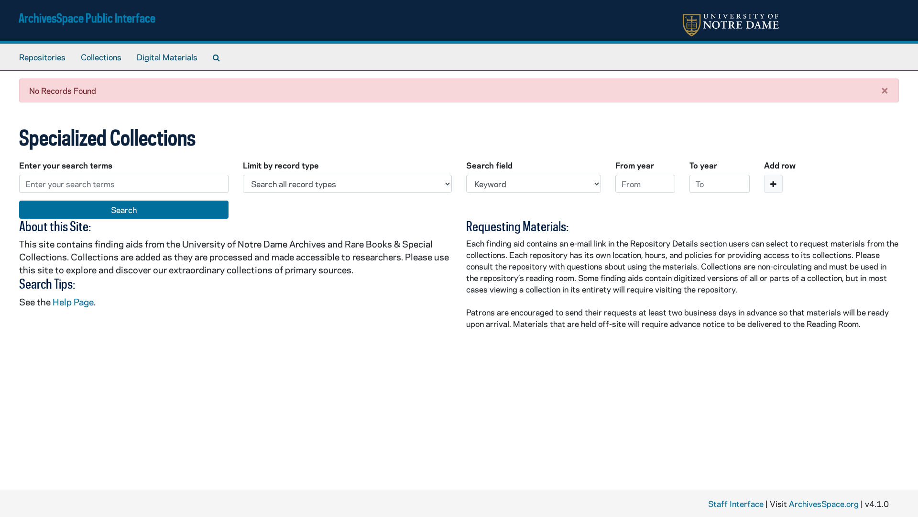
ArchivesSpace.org (824, 503)
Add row (780, 165)
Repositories (42, 57)
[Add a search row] (773, 184)
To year (703, 165)
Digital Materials (167, 57)
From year (634, 165)
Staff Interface (736, 503)
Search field (489, 165)
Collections (101, 57)
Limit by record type (281, 165)
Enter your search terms (65, 165)
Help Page (73, 302)
